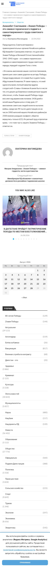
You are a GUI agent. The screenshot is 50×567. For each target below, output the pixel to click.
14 (31, 279)
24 (6, 288)
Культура (9, 384)
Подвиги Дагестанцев (26, 463)
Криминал (9, 375)
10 (6, 279)
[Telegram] (41, 4)
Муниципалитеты (13, 403)
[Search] (47, 4)
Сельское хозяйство (26, 488)
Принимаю (25, 563)
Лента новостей (12, 394)
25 (12, 288)
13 (25, 279)
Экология (26, 512)
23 (44, 284)
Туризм (8, 503)
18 (12, 284)
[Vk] (38, 4)
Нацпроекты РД (26, 424)
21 (31, 284)
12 (18, 279)
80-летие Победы (26, 316)
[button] (5, 217)
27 (25, 288)
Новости (9, 430)
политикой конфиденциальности (19, 550)
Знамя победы (24, 135)
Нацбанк (26, 418)
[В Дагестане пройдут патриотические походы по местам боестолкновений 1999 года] (25, 210)
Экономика (10, 518)
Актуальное (10, 327)
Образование (11, 439)
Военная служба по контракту (26, 354)
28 (31, 288)
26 (18, 288)
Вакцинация (26, 348)
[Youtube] (35, 4)
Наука (26, 412)
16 (44, 279)
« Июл (24, 297)
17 (6, 284)
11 (12, 279)
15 (38, 279)
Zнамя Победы (26, 321)
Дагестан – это (26, 360)
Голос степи (9, 135)
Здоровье (9, 366)
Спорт (8, 494)
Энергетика (26, 527)
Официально (26, 458)
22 (38, 284)
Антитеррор (26, 337)
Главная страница (9, 12)
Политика (9, 469)
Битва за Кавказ (26, 342)
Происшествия (11, 479)
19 (18, 284)
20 (25, 284)
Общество (9, 448)
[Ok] (43, 4)
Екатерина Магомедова (18, 39)
